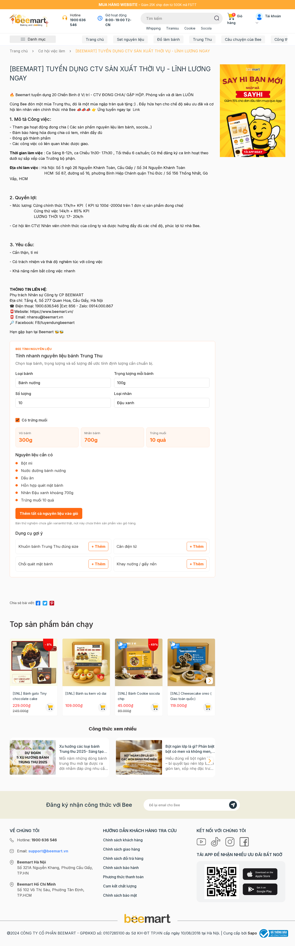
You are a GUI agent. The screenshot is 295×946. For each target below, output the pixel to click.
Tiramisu (172, 28)
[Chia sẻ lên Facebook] (38, 602)
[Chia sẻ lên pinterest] (52, 602)
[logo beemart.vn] (147, 918)
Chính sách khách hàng (123, 840)
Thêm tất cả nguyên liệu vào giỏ (49, 513)
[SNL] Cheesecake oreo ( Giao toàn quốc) (191, 696)
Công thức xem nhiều (112, 729)
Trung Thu (202, 39)
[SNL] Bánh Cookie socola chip (139, 696)
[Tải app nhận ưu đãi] (252, 110)
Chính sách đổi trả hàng (123, 858)
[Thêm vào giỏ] (50, 707)
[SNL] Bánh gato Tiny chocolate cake (30, 696)
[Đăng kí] (233, 805)
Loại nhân (123, 393)
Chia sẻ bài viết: (22, 603)
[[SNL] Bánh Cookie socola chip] (138, 662)
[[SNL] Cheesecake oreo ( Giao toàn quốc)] (191, 662)
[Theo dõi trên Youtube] (202, 841)
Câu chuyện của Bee (243, 39)
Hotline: (37, 840)
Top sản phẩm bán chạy (51, 624)
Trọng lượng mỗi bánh (133, 373)
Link (136, 109)
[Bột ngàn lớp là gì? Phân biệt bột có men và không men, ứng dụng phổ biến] (139, 757)
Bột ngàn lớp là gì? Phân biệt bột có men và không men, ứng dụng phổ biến (189, 749)
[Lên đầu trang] (286, 941)
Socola (206, 28)
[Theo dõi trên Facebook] (244, 841)
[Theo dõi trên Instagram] (230, 841)
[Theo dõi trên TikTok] (216, 841)
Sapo (252, 933)
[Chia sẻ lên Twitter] (45, 602)
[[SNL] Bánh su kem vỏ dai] (86, 662)
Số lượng (23, 393)
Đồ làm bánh (168, 39)
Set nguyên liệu (130, 39)
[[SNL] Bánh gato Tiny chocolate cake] (33, 662)
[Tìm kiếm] (216, 18)
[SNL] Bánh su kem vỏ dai (85, 693)
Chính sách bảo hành (121, 867)
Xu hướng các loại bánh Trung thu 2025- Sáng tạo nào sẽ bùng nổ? (81, 749)
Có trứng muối (34, 420)
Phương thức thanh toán (123, 877)
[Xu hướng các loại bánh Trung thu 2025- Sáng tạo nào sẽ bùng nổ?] (33, 757)
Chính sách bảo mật (120, 895)
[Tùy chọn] (155, 707)
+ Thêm (98, 546)
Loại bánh (24, 373)
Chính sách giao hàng (121, 849)
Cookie (189, 28)
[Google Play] (260, 889)
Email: (42, 851)
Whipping (153, 28)
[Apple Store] (260, 874)
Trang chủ (95, 39)
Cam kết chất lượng (119, 886)
